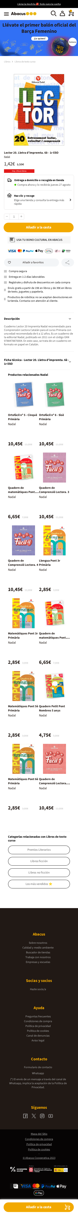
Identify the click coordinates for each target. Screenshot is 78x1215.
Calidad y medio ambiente (38, 948)
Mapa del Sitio (39, 1134)
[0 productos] (71, 15)
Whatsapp (38, 1073)
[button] (62, 14)
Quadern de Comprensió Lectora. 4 (23, 563)
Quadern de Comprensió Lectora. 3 (54, 490)
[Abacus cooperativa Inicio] (25, 15)
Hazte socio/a (38, 989)
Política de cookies (38, 1031)
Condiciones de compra (38, 1021)
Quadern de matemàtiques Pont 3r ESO (54, 637)
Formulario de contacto (38, 1067)
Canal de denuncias (38, 1036)
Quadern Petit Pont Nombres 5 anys (52, 708)
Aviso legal (38, 1041)
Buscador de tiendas (38, 953)
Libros (7, 61)
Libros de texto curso (25, 61)
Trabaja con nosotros (38, 957)
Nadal (7, 156)
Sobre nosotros (38, 943)
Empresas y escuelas (38, 962)
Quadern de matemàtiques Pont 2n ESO (23, 492)
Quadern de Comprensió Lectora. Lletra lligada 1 (53, 783)
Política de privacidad (38, 1026)
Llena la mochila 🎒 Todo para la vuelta (39, 4)
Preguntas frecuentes (38, 1017)
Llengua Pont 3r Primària (49, 563)
